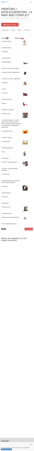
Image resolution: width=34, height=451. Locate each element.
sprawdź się (27, 30)
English (3, 229)
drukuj (13, 30)
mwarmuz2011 (25, 18)
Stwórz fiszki (29, 229)
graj (20, 30)
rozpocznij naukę (10, 25)
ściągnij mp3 (6, 30)
